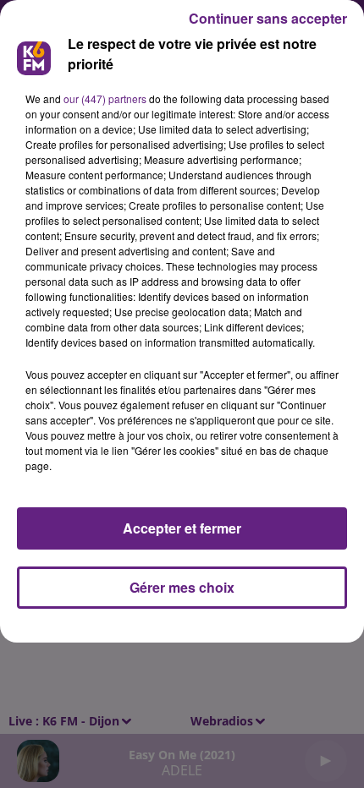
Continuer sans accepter (268, 18)
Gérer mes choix (182, 587)
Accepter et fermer (182, 528)
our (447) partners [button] (104, 98)
